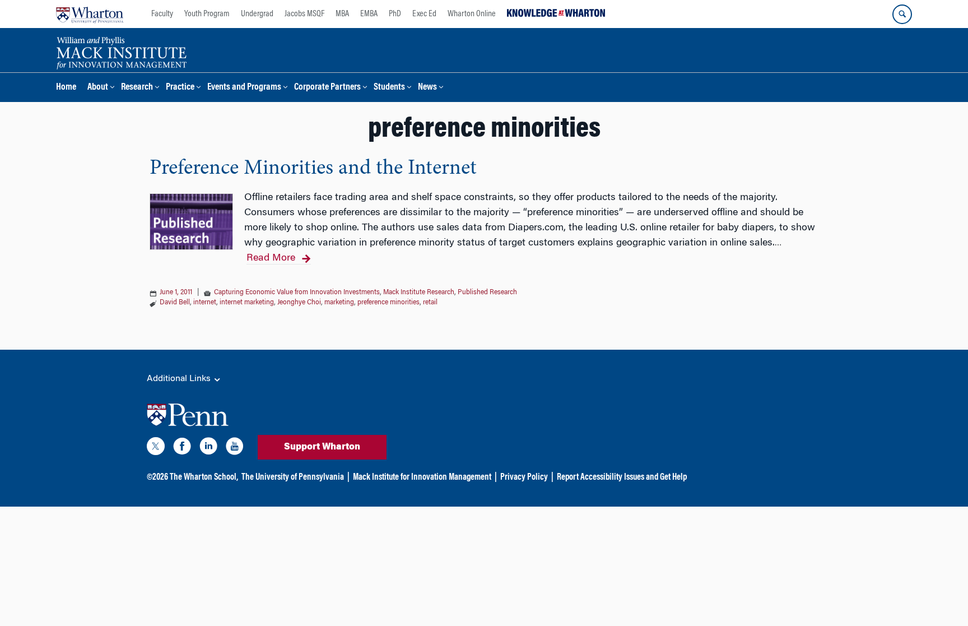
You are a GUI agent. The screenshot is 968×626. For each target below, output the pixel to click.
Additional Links (180, 378)
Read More (270, 258)
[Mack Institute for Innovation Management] (121, 51)
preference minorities (388, 302)
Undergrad (257, 14)
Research (137, 87)
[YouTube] (235, 448)
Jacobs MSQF (304, 14)
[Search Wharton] (902, 14)
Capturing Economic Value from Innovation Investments (297, 292)
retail (430, 302)
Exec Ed (424, 14)
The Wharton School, (204, 477)
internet (204, 302)
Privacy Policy (524, 477)
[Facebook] (182, 448)
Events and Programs (244, 87)
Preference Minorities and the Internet (313, 168)
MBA (342, 14)
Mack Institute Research (418, 292)
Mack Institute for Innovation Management (422, 477)
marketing (339, 302)
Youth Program (207, 14)
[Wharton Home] (89, 14)
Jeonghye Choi (299, 302)
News (427, 87)
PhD (395, 14)
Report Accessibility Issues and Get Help (622, 477)
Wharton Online (472, 14)
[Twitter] (156, 448)
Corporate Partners (327, 87)
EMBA (369, 14)
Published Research (487, 292)
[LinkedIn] (208, 448)
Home (66, 87)
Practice (180, 87)
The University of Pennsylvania (292, 477)
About (97, 87)
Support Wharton (322, 447)
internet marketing (247, 302)
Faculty (162, 14)
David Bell (175, 302)
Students (389, 87)
